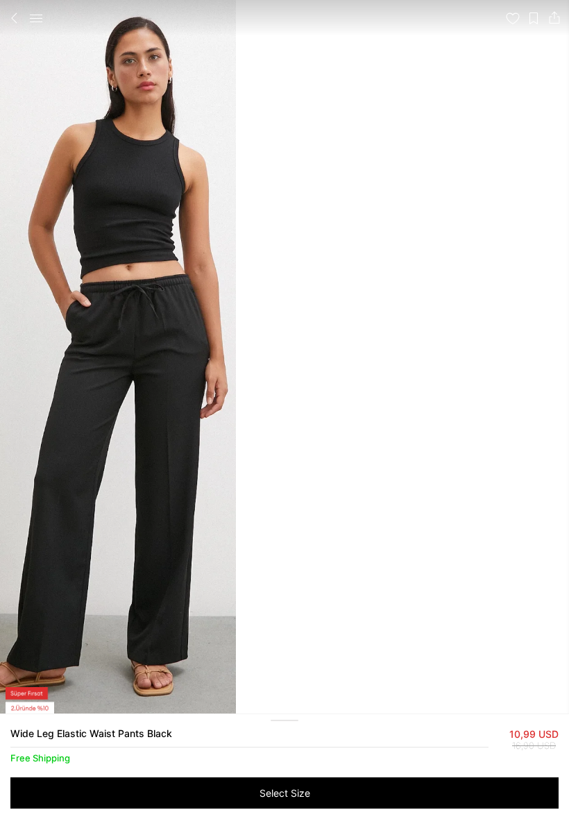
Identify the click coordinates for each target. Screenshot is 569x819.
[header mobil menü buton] (36, 18)
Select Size (285, 793)
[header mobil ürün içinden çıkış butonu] (14, 18)
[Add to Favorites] (512, 18)
